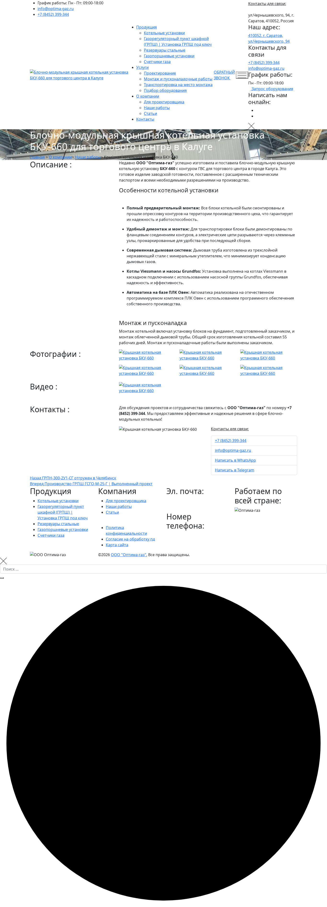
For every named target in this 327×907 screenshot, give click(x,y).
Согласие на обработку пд (130, 539)
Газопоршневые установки (169, 56)
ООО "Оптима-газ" (128, 554)
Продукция (146, 27)
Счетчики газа (157, 61)
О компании (147, 96)
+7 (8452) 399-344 (53, 14)
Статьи (150, 113)
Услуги (142, 67)
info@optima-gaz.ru (56, 8)
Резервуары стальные (164, 50)
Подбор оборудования (165, 90)
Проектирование (160, 73)
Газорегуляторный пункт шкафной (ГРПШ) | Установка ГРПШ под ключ (63, 512)
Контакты (145, 119)
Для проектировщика (164, 102)
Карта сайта (117, 545)
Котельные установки (164, 32)
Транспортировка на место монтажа (178, 84)
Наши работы (157, 107)
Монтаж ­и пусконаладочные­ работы (178, 79)
